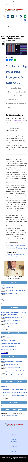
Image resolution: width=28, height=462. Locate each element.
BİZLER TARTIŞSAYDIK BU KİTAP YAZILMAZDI (11, 375)
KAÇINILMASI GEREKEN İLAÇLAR (8, 346)
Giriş (14, 1)
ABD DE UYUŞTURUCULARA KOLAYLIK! (9, 323)
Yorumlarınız (14, 446)
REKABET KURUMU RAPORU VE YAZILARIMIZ (11, 317)
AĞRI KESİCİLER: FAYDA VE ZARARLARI (9, 364)
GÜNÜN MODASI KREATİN (7, 287)
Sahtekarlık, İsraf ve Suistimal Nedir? (11, 343)
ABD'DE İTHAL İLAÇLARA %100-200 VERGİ (11, 320)
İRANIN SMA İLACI (5, 386)
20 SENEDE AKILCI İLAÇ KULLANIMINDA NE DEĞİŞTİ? (13, 389)
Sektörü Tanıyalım (14, 444)
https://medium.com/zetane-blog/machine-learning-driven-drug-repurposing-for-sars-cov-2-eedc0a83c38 (16, 247)
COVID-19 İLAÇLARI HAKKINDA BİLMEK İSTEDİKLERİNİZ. (14, 395)
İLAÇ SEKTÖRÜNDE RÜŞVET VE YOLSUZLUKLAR (11, 361)
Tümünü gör (4, 304)
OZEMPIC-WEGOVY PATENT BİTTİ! (9, 326)
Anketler (14, 449)
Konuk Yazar (14, 441)
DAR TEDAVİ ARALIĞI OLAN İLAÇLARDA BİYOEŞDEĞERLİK (14, 392)
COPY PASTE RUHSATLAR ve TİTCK (9, 293)
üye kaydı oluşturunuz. (14, 415)
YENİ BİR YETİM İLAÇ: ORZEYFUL (8, 340)
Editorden (14, 439)
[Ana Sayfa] (14, 10)
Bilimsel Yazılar (14, 436)
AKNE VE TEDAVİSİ (5, 338)
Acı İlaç (14, 434)
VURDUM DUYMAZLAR (6, 301)
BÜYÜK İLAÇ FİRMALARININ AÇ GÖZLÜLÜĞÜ (10, 367)
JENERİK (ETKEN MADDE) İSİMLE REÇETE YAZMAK (13, 290)
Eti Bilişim (15, 458)
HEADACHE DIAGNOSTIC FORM (8, 349)
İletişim (14, 451)
